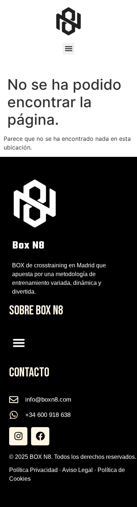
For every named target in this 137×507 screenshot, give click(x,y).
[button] (68, 49)
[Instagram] (18, 436)
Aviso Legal (77, 470)
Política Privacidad (33, 470)
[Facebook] (40, 436)
